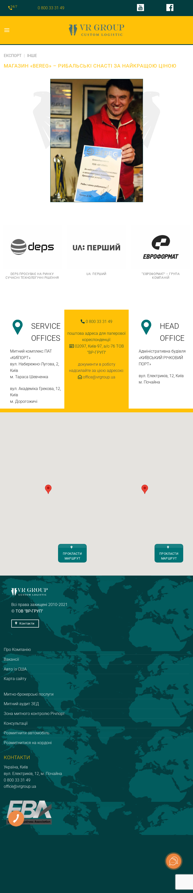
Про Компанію (17, 649)
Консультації (16, 723)
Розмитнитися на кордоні (28, 742)
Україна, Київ (16, 767)
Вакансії (11, 659)
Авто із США (15, 669)
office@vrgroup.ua (20, 786)
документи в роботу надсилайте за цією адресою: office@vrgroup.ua (96, 370)
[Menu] (7, 30)
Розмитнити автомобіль (27, 733)
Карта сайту (15, 678)
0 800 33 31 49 (51, 8)
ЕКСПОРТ (13, 55)
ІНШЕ (32, 55)
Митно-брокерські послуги (29, 694)
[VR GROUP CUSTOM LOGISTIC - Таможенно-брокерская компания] (96, 30)
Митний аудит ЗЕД (21, 703)
